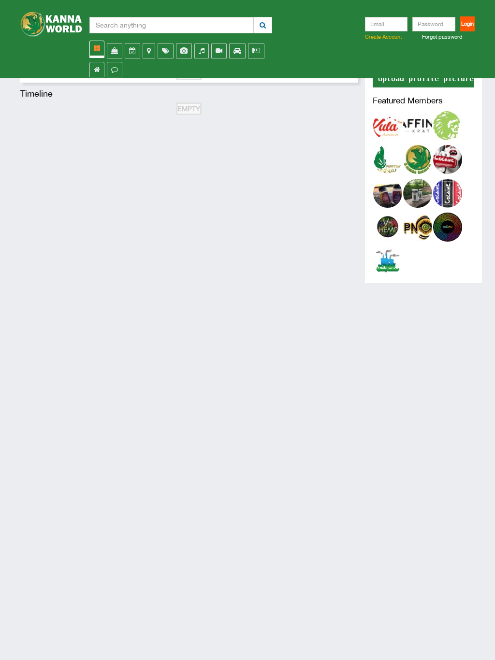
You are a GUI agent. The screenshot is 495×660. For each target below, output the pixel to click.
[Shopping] (114, 51)
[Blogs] (114, 69)
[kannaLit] (388, 158)
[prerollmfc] (388, 260)
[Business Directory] (149, 51)
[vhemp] (388, 226)
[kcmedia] (448, 158)
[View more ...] (97, 48)
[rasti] (418, 192)
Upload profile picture (426, 78)
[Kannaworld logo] (51, 22)
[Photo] (184, 51)
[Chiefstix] (448, 125)
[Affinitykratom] (418, 125)
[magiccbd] (388, 192)
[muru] (448, 226)
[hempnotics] (418, 226)
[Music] (201, 51)
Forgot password (442, 37)
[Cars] (237, 51)
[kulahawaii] (388, 125)
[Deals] (165, 51)
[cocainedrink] (448, 192)
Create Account (383, 37)
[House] (97, 69)
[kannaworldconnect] (418, 158)
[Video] (219, 51)
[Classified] (256, 51)
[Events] (132, 51)
